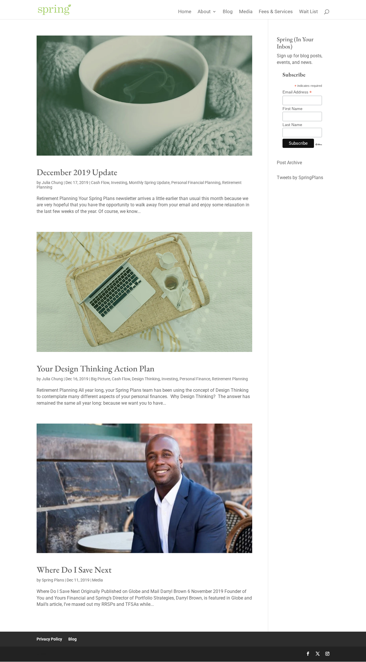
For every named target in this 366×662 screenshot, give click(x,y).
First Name (293, 108)
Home (184, 11)
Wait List (308, 11)
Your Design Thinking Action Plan (95, 368)
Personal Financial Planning (195, 182)
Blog (228, 11)
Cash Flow (100, 182)
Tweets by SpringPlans (300, 177)
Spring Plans (53, 580)
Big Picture (100, 379)
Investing (119, 182)
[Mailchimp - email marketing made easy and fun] (318, 148)
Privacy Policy (49, 639)
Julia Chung (52, 182)
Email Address (297, 92)
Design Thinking (146, 379)
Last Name (292, 124)
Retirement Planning (230, 379)
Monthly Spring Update (149, 182)
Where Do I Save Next (74, 569)
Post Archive (289, 162)
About (204, 11)
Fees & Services (276, 11)
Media (245, 11)
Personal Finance (195, 379)
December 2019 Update (77, 172)
